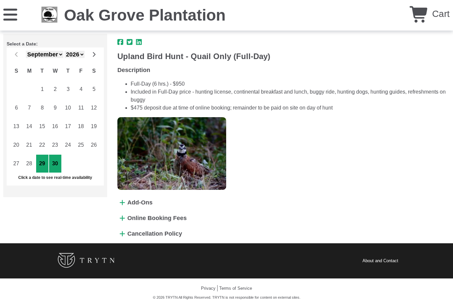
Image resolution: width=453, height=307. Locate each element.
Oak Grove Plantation (145, 15)
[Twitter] (130, 42)
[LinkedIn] (139, 42)
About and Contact (380, 260)
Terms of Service (235, 288)
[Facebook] (120, 42)
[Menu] (10, 14)
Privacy (208, 288)
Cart (439, 14)
